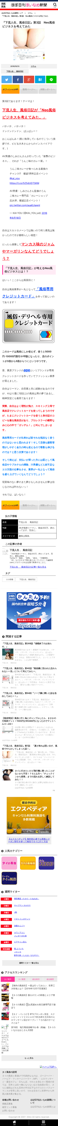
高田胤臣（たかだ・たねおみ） (26, 898)
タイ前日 (7, 979)
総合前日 (36, 979)
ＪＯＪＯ (17, 952)
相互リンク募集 (9, 1107)
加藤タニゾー (19, 926)
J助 (15, 912)
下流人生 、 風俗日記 (14, 71)
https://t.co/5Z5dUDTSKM (24, 183)
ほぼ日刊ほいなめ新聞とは (42, 1106)
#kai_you (15, 178)
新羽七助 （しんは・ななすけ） (26, 955)
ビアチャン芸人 (20, 942)
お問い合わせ (8, 1110)
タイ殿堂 (21, 979)
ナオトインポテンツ (22, 919)
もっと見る (29, 1058)
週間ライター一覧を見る (29, 963)
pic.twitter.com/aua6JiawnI (25, 205)
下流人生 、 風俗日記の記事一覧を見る (28, 567)
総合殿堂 (50, 979)
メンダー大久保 (20, 936)
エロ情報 (9, 579)
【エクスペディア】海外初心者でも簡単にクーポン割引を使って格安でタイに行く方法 (29, 840)
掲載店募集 (7, 1103)
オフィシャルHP (10, 89)
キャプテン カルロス (22, 905)
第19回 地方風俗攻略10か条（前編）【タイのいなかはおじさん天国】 (33, 1028)
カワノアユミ (19, 932)
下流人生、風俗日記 (27, 579)
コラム (33, 66)
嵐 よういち (18, 948)
